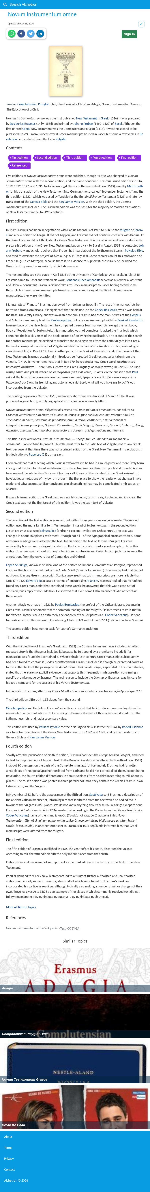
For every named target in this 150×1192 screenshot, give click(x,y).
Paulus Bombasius (67, 605)
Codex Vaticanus (116, 615)
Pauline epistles (61, 320)
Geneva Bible (38, 202)
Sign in (129, 34)
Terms (8, 1148)
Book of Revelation (130, 320)
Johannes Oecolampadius (83, 280)
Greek (105, 118)
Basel (118, 124)
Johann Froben (83, 124)
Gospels (135, 315)
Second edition (47, 158)
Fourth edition (102, 158)
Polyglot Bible (134, 251)
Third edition (74, 158)
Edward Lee (34, 581)
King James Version (71, 202)
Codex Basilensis (106, 310)
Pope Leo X (36, 454)
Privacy (9, 1159)
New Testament (86, 118)
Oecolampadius (16, 708)
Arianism (92, 581)
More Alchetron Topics (21, 907)
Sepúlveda (96, 795)
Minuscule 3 (48, 531)
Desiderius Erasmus (22, 124)
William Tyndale (49, 727)
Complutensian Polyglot (33, 104)
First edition (20, 158)
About (8, 1137)
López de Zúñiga (16, 565)
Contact (9, 1170)
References (19, 165)
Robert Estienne (132, 727)
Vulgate (61, 139)
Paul (135, 372)
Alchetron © (16, 1181)
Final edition (129, 158)
